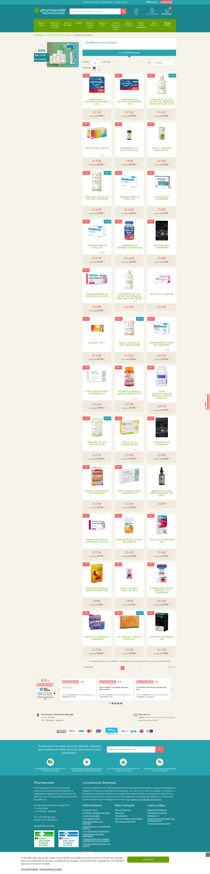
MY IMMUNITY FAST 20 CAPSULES (129, 638)
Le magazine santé (91, 819)
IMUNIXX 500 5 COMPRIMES (161, 247)
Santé (68, 35)
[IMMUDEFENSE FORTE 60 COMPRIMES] (161, 328)
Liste (99, 70)
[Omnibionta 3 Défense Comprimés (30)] (97, 85)
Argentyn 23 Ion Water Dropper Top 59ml (161, 493)
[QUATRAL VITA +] (97, 328)
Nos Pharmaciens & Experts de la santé (96, 845)
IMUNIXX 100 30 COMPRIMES (162, 443)
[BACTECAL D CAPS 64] (161, 279)
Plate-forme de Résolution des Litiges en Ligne (161, 820)
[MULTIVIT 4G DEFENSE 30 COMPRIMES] (97, 476)
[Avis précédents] (58, 689)
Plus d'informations (29, 869)
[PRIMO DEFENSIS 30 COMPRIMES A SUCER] (97, 279)
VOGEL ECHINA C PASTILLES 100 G (129, 589)
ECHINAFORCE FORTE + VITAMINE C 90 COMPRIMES (161, 590)
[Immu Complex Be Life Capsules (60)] (129, 328)
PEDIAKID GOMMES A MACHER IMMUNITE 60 (129, 393)
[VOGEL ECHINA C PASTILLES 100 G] (129, 573)
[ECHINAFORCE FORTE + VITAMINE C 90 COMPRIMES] (161, 573)
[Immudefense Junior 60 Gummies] (129, 525)
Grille (94, 70)
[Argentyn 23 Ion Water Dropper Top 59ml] (161, 476)
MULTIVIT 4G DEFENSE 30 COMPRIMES (97, 492)
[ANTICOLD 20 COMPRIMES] (161, 182)
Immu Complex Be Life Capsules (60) (129, 344)
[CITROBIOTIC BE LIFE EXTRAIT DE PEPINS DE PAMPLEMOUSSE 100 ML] (129, 279)
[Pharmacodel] (50, 11)
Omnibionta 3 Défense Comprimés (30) (97, 102)
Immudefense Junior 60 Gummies (129, 541)
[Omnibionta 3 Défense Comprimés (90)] (129, 85)
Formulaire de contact (157, 813)
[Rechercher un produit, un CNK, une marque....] (123, 11)
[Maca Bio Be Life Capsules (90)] (97, 427)
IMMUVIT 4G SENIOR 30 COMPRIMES (97, 638)
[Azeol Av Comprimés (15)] (161, 525)
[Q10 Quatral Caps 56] (97, 133)
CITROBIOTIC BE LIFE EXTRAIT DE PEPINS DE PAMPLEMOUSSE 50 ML (161, 102)
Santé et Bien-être (55, 35)
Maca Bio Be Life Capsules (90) (97, 443)
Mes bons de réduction (125, 821)
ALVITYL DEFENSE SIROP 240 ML (161, 149)
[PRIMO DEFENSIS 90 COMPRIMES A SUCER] (97, 525)
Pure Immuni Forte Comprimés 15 (129, 492)
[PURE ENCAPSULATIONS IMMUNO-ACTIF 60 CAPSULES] (161, 376)
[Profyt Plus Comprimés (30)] (129, 427)
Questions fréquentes (157, 810)
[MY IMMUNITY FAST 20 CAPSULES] (129, 622)
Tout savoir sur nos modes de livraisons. (144, 799)
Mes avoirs (120, 813)
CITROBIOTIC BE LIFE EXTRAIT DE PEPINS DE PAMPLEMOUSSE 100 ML (129, 296)
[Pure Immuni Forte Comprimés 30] (97, 376)
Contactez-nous (90, 810)
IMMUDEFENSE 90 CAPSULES (97, 247)
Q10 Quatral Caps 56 (97, 148)
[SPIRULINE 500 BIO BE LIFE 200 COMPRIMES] (97, 182)
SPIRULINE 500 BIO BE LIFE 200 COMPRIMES (97, 198)
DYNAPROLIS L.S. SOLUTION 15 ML (129, 149)
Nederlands (166, 2)
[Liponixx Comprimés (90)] (161, 622)
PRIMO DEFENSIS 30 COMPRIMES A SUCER (96, 295)
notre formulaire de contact (157, 717)
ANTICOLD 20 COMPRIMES (162, 198)
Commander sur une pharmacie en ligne (97, 827)
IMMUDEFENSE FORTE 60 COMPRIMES (162, 344)
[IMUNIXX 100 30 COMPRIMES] (161, 427)
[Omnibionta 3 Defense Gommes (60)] (129, 230)
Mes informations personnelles (128, 819)
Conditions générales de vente (96, 813)
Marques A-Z (153, 816)
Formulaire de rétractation (159, 823)
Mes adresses (121, 816)
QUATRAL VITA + (96, 343)
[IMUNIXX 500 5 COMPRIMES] (161, 230)
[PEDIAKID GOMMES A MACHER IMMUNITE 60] (129, 376)
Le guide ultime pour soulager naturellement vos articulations (96, 840)
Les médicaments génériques (96, 831)
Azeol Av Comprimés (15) (161, 541)
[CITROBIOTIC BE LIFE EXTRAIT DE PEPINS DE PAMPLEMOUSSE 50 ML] (161, 85)
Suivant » (172, 667)
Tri (149, 63)
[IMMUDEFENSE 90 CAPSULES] (97, 230)
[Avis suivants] (172, 689)
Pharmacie (38, 35)
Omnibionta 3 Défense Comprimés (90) (129, 102)
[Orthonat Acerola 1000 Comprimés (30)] (97, 573)
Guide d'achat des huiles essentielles (93, 835)
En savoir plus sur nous (44, 826)
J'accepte (148, 859)
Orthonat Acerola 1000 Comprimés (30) (97, 589)
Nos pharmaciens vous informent (93, 822)
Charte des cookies (91, 816)
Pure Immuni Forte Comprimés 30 (97, 393)
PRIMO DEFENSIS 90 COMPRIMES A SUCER (96, 541)
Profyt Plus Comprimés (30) (129, 443)
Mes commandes (123, 810)
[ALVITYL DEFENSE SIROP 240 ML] (161, 133)
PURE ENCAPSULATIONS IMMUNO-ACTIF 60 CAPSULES (161, 395)
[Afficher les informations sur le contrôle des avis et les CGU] (54, 693)
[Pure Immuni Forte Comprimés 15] (129, 476)
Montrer (86, 62)
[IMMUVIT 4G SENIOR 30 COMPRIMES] (97, 622)
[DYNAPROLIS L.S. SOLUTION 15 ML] (129, 133)
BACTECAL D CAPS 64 (162, 294)
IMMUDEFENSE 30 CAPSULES (129, 198)
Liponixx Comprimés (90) (162, 638)
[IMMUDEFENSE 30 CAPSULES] (129, 182)
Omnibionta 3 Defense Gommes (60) (129, 247)
